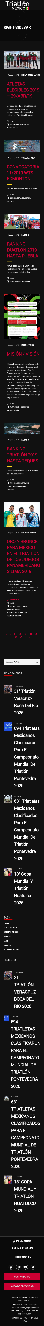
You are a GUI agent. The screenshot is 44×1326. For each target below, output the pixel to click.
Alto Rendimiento (11, 950)
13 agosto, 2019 (13, 235)
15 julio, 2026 (18, 723)
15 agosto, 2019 (13, 75)
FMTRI (12, 407)
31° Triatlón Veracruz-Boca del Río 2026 (25, 992)
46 (16, 637)
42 (20, 634)
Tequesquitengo (19, 486)
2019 (12, 124)
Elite (24, 124)
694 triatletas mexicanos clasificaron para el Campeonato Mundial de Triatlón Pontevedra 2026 (27, 757)
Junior (37, 75)
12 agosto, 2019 (13, 532)
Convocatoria (15, 198)
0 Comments (14, 600)
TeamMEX (10, 616)
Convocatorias (28, 158)
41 (15, 634)
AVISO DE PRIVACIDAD (22, 1286)
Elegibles (18, 124)
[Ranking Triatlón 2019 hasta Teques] (22, 428)
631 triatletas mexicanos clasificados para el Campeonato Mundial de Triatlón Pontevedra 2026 (27, 829)
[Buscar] (37, 662)
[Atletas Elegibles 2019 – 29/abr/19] (22, 60)
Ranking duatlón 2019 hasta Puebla (22, 250)
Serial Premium (23, 483)
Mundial (7, 936)
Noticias (25, 532)
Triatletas (13, 128)
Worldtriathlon (11, 932)
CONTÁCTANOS (22, 1276)
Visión (16, 410)
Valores (10, 410)
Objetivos (25, 407)
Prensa (33, 532)
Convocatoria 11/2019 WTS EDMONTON (23, 172)
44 (31, 634)
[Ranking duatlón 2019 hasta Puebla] (22, 221)
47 (21, 637)
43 (25, 634)
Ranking (25, 235)
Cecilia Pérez (15, 606)
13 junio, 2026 (18, 869)
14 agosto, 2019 (13, 158)
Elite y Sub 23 (27, 75)
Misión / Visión (27, 345)
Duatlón (13, 281)
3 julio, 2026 (17, 796)
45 (36, 634)
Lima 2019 (23, 613)
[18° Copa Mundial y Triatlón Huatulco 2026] (8, 872)
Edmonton (26, 198)
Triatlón (10, 489)
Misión (17, 407)
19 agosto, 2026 (18, 686)
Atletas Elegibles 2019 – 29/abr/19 (23, 90)
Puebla (20, 281)
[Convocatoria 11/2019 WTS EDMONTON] (22, 146)
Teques (9, 486)
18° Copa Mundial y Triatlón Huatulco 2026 (23, 888)
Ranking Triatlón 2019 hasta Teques (22, 454)
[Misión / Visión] (22, 316)
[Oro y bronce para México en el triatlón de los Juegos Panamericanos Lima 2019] (22, 514)
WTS (12, 201)
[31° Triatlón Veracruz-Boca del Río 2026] (8, 689)
